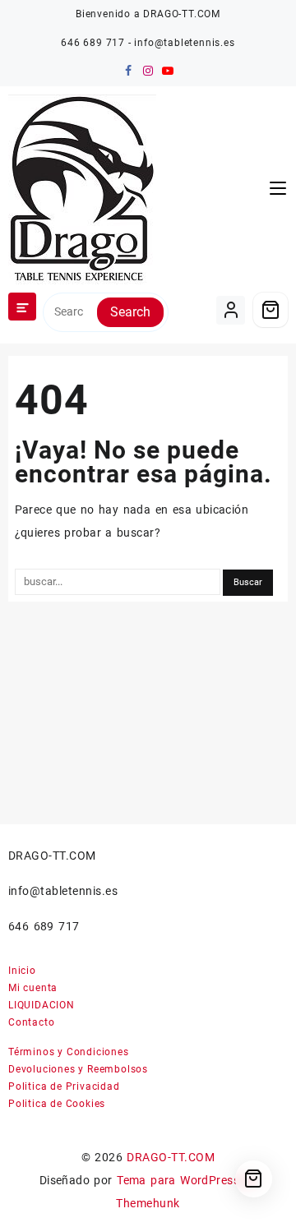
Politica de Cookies (56, 1103)
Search (130, 312)
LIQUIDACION (41, 1005)
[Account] (230, 310)
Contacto (31, 1022)
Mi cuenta (33, 988)
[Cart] (270, 310)
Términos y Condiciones (68, 1052)
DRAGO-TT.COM (171, 1157)
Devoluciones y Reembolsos (78, 1069)
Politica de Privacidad (64, 1086)
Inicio (22, 970)
